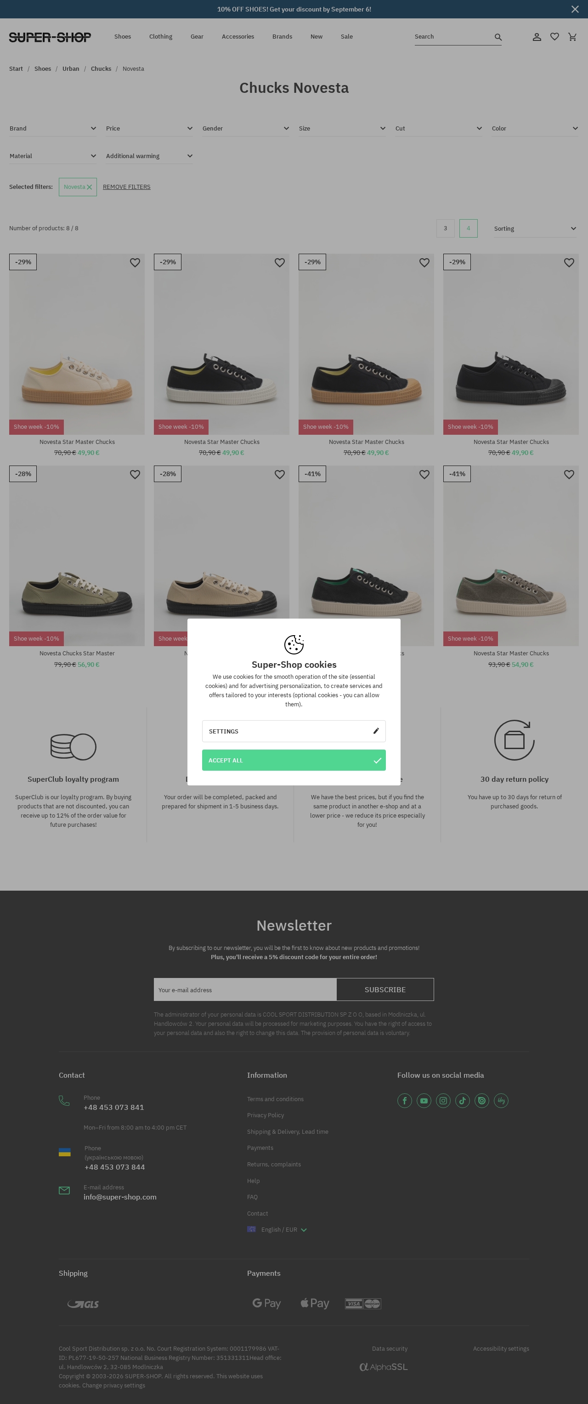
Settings (223, 731)
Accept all (226, 760)
